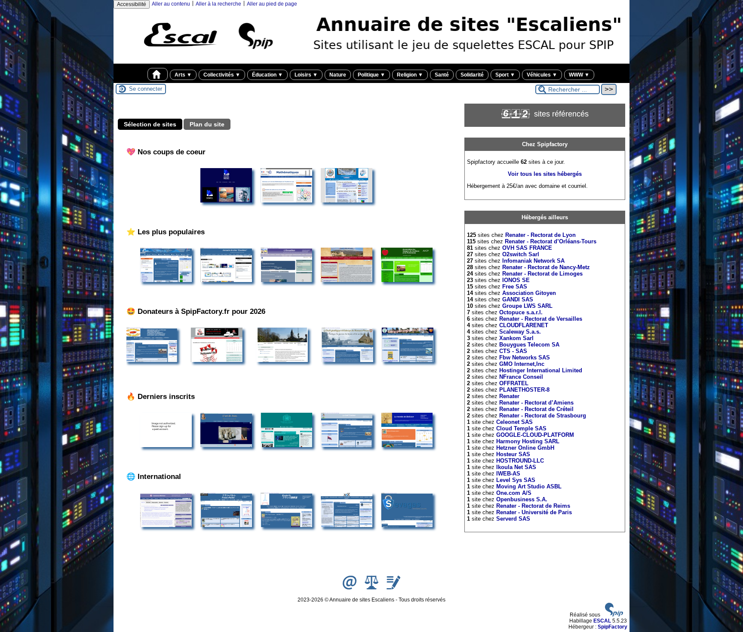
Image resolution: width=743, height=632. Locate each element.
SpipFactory (612, 627)
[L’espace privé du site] (393, 588)
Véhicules (542, 75)
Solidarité (472, 75)
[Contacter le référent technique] (350, 588)
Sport (505, 75)
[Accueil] (371, 61)
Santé (442, 75)
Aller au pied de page (272, 4)
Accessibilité (131, 4)
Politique (371, 75)
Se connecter (145, 89)
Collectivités (221, 75)
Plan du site (207, 124)
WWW (579, 75)
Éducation (267, 75)
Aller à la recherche (218, 4)
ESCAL (602, 621)
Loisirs (306, 75)
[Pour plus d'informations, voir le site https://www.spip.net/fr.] (614, 615)
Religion (410, 75)
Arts (183, 75)
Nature (337, 75)
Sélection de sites (150, 124)
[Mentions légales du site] (372, 588)
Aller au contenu (171, 4)
